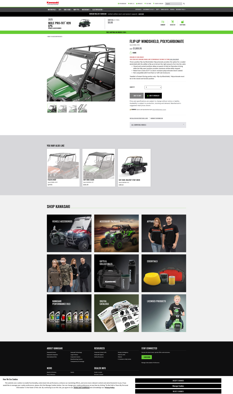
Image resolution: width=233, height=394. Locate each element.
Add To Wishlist (154, 96)
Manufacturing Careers (77, 359)
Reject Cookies (178, 391)
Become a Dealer (98, 374)
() (132, 3)
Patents (120, 357)
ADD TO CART (137, 96)
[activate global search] (184, 3)
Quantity (132, 87)
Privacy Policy (109, 387)
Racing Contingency (123, 352)
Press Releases (51, 374)
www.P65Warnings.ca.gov (159, 109)
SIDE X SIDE (67, 10)
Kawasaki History (51, 352)
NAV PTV (76, 10)
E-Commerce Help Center (124, 359)
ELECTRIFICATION (97, 10)
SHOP (157, 9)
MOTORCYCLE (52, 10)
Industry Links (121, 354)
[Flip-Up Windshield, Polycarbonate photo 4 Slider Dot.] (82, 108)
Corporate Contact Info (100, 352)
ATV (60, 10)
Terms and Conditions (81, 387)
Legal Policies (74, 354)
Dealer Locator (98, 372)
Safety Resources (99, 357)
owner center (164, 9)
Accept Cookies (178, 380)
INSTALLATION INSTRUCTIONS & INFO (139, 118)
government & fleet (148, 9)
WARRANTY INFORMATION (157, 118)
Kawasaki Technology (76, 352)
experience (138, 9)
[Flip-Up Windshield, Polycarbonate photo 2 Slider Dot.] (62, 108)
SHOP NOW (141, 14)
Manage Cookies (178, 386)
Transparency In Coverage (77, 361)
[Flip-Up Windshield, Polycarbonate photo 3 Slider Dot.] (72, 108)
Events (72, 372)
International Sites (52, 357)
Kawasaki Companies (52, 354)
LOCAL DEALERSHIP (174, 59)
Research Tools (180, 9)
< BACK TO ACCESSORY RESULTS (54, 36)
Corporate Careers (75, 357)
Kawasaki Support (99, 354)
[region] (116, 385)
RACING (172, 9)
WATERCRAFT (86, 10)
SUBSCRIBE (147, 357)
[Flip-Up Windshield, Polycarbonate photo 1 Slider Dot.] (52, 108)
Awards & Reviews (51, 372)
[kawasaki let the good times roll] (53, 3)
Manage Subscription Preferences (150, 362)
